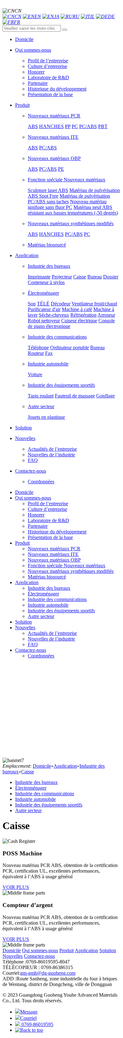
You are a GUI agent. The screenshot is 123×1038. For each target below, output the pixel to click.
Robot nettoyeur (44, 320)
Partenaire (38, 83)
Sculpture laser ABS (48, 190)
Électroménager (43, 293)
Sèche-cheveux (54, 315)
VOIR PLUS (16, 887)
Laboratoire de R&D (48, 77)
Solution (23, 622)
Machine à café (77, 309)
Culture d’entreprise (47, 66)
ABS (33, 126)
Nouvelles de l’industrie (51, 454)
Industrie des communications (57, 337)
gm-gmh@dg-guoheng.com (47, 973)
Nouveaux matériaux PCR (54, 115)
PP (67, 126)
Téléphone (38, 347)
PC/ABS (88, 126)
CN (18, 16)
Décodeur (60, 303)
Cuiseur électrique (79, 320)
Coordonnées (41, 481)
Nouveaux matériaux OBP (54, 158)
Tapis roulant (41, 395)
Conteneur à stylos (46, 282)
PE (61, 169)
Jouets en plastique (46, 417)
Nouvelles (25, 627)
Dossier (110, 276)
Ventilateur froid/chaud (94, 303)
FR (17, 22)
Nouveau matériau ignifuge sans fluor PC (67, 204)
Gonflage (105, 395)
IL (92, 16)
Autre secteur (41, 406)
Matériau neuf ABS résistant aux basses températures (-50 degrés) (73, 210)
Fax (49, 353)
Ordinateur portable (69, 347)
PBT (103, 126)
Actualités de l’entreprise (52, 449)
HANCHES (51, 126)
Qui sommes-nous (33, 498)
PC (75, 126)
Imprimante (39, 276)
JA (56, 16)
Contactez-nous (30, 650)
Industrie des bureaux (49, 266)
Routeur (36, 353)
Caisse (79, 276)
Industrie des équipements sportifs (61, 385)
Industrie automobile (48, 363)
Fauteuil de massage (75, 395)
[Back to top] (29, 1030)
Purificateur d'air (44, 309)
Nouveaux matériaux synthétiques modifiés (71, 223)
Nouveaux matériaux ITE (53, 137)
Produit (22, 543)
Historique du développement (57, 88)
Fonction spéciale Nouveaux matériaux (66, 179)
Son (32, 303)
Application (26, 582)
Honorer (36, 72)
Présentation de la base (50, 94)
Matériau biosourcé (47, 244)
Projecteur (62, 276)
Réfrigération (83, 315)
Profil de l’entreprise (48, 60)
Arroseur (106, 315)
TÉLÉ (43, 303)
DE (111, 16)
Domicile (24, 492)
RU (76, 16)
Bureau (94, 276)
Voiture (35, 374)
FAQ (33, 460)
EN (37, 16)
